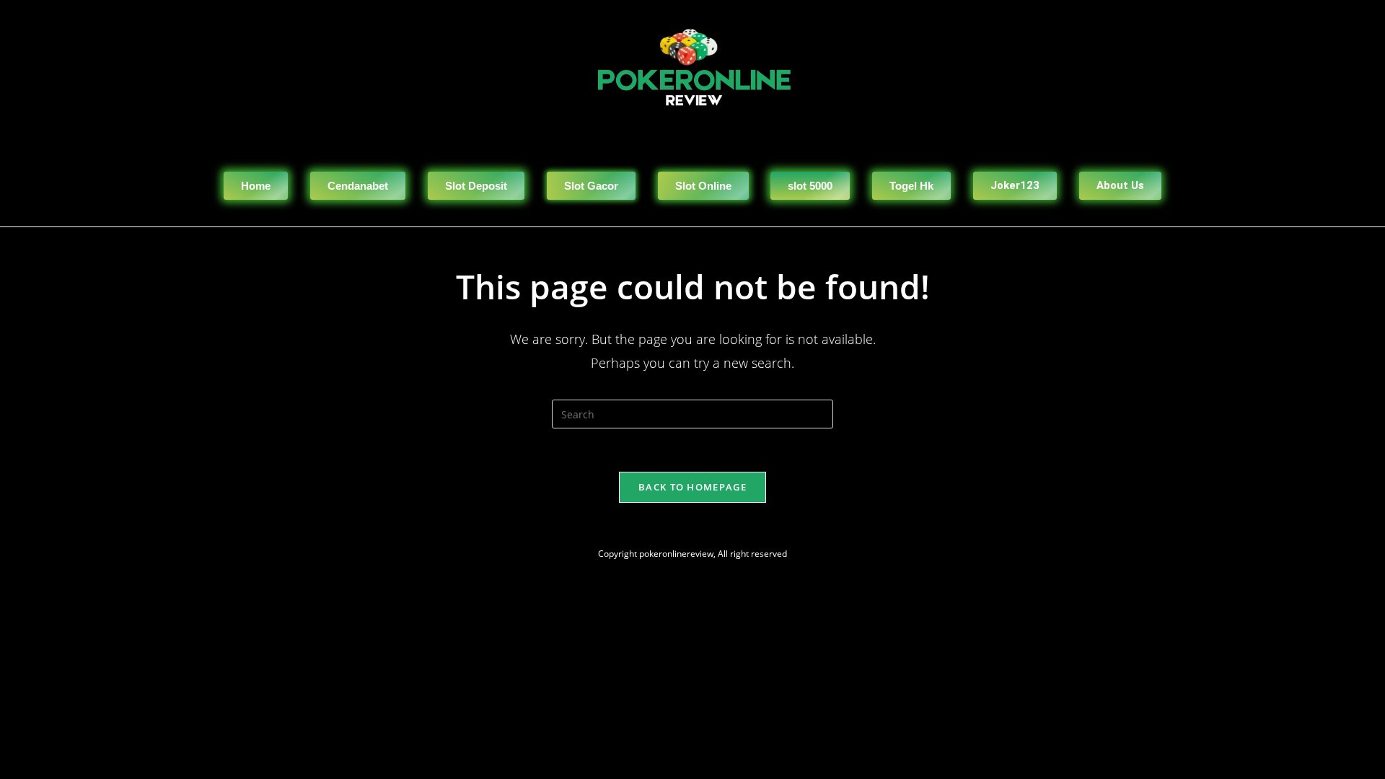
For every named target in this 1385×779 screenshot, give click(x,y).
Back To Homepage (692, 486)
